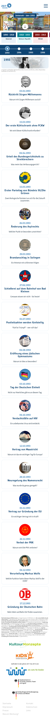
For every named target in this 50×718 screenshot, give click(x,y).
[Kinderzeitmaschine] (11, 18)
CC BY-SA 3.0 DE (43, 619)
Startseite (7, 703)
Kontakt (29, 703)
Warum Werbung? (11, 714)
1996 (42, 52)
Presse (5, 710)
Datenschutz (31, 707)
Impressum (8, 707)
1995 (31, 52)
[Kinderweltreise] (10, 30)
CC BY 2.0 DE (28, 630)
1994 (19, 52)
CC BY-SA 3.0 (31, 618)
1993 (7, 52)
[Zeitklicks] (6, 5)
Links (28, 710)
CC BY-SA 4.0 (43, 621)
